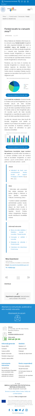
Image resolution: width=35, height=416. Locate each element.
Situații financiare (23, 368)
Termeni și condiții (10, 391)
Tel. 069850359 (10, 267)
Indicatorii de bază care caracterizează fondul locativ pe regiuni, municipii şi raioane (19, 174)
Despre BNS (5, 346)
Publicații (21, 351)
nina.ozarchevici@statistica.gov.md (18, 265)
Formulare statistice (24, 366)
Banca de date (23, 348)
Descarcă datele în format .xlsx (17, 95)
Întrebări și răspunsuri (8, 356)
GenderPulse (5, 368)
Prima (4, 16)
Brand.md (21, 413)
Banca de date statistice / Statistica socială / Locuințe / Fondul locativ (19, 232)
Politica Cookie (20, 391)
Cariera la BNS (6, 351)
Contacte (4, 348)
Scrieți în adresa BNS (7, 358)
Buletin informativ (7, 353)
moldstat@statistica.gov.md (15, 334)
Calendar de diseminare (25, 353)
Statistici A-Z (22, 346)
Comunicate (21, 16)
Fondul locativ (13, 16)
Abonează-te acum (16, 313)
